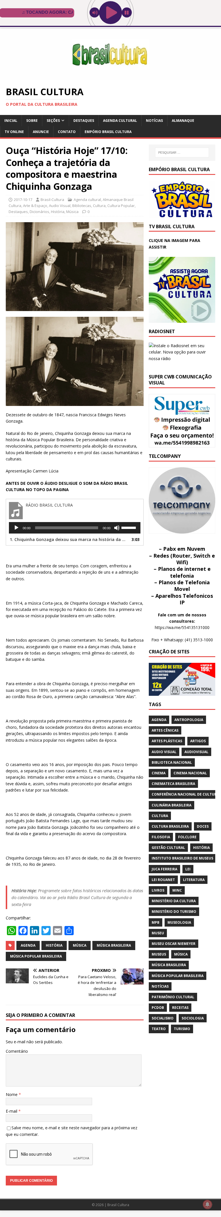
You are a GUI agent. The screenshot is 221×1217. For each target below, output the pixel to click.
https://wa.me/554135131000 (182, 627)
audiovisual (196, 751)
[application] (74, 528)
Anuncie (41, 131)
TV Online (14, 131)
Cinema (158, 773)
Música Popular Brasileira (36, 956)
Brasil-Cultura (52, 199)
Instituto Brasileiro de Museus (182, 858)
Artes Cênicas (165, 730)
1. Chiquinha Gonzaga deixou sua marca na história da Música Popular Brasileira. (69, 539)
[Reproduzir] (16, 528)
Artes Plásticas (167, 741)
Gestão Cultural (168, 847)
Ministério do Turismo (174, 911)
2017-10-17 (23, 199)
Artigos (198, 741)
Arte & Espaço (35, 205)
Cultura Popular (121, 205)
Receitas (180, 1007)
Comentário (17, 1051)
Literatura (194, 879)
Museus (159, 954)
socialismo (163, 1018)
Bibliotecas (81, 205)
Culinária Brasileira (171, 805)
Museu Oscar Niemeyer (173, 943)
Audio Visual (60, 205)
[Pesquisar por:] (182, 152)
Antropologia (188, 719)
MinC (177, 890)
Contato (67, 131)
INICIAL (10, 120)
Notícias (154, 120)
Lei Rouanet (163, 879)
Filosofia (161, 837)
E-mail (12, 1111)
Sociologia (193, 1018)
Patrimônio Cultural (173, 997)
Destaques (83, 120)
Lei (187, 869)
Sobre (32, 120)
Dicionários (39, 211)
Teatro (159, 1028)
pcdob (158, 1007)
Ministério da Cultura (174, 900)
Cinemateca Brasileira (173, 783)
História (57, 211)
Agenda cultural (120, 120)
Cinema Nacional (190, 773)
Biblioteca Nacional (172, 762)
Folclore (187, 837)
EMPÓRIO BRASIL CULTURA (108, 131)
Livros (158, 890)
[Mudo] (117, 528)
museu (158, 933)
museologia (179, 922)
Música (72, 211)
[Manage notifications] (207, 1204)
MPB (155, 922)
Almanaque (183, 120)
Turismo (182, 1028)
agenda (28, 945)
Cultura (99, 205)
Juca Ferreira (164, 869)
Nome (12, 1094)
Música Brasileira (114, 945)
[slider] (129, 527)
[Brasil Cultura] (110, 76)
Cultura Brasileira (170, 826)
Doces (203, 826)
